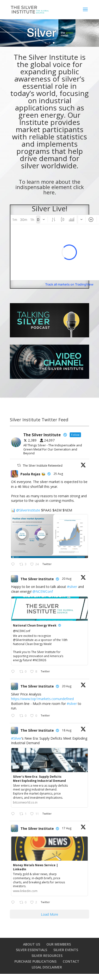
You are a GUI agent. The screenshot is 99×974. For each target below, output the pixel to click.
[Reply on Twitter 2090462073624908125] (14, 716)
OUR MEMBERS (58, 944)
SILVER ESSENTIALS (31, 949)
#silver (72, 586)
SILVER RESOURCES (46, 955)
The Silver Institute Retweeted (42, 465)
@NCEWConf (42, 591)
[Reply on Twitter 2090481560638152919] (14, 671)
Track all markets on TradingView (69, 284)
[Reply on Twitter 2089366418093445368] (14, 902)
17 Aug (67, 828)
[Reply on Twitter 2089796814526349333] (14, 814)
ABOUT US (31, 944)
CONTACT (71, 961)
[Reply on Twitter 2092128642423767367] (14, 564)
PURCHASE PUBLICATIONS (35, 961)
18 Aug (67, 730)
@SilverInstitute (28, 510)
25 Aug (59, 474)
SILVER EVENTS (65, 949)
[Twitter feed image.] (49, 536)
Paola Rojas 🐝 (32, 474)
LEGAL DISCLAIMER (47, 967)
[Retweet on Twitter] (19, 465)
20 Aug (67, 579)
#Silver (16, 738)
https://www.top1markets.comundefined (42, 698)
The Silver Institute (37, 579)
